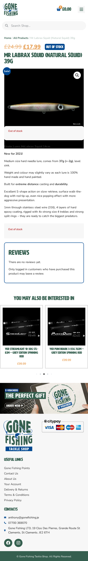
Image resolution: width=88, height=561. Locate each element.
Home (7, 38)
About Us (10, 479)
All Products (20, 38)
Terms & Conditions (16, 495)
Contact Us (11, 473)
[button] (81, 9)
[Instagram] (18, 543)
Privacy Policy (12, 500)
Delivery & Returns (16, 489)
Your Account (12, 484)
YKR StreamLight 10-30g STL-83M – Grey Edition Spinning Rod (21, 352)
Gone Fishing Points (17, 468)
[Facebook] (8, 543)
